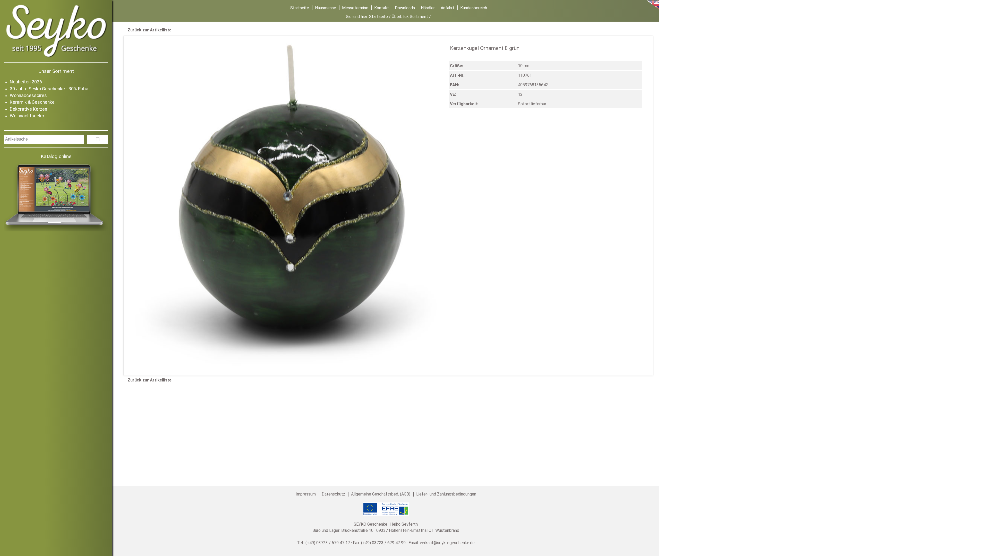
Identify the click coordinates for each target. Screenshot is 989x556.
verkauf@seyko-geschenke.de (447, 542)
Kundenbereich (473, 7)
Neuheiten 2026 (26, 81)
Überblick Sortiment (410, 16)
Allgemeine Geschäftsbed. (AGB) (380, 494)
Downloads (405, 7)
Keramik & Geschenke (32, 102)
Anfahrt (447, 7)
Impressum (306, 494)
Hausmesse (325, 7)
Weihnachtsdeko (27, 115)
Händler (428, 7)
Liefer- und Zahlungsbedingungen (446, 494)
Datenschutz (333, 494)
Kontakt (381, 7)
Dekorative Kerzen (28, 109)
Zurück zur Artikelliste (149, 30)
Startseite (299, 7)
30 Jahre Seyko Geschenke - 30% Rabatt (51, 88)
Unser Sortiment (56, 71)
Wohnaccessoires (28, 95)
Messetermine (355, 7)
